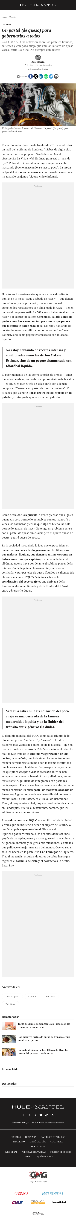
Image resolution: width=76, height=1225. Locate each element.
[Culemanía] (17, 1202)
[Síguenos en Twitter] (29, 1115)
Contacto (28, 1156)
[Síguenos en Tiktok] (46, 1115)
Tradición (19, 1141)
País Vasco (10, 1004)
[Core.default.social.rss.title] (52, 1115)
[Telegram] (51, 76)
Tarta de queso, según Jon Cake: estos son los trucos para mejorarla (44, 1025)
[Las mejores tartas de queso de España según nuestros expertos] (9, 1039)
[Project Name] (38, 1107)
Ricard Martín (38, 62)
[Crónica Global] (21, 1193)
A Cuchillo (56, 1141)
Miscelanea (38, 1146)
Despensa (30, 1137)
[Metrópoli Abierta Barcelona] (52, 1193)
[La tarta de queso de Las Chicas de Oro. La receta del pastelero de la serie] (9, 1052)
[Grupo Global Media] (38, 1176)
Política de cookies (60, 1152)
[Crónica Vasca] (38, 1202)
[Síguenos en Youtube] (41, 1115)
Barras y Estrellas (53, 1137)
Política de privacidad (34, 1152)
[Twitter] (35, 76)
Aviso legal (11, 1152)
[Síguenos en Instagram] (35, 1115)
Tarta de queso (12, 996)
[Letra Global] (59, 1202)
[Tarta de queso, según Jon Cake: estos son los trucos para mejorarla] (9, 1026)
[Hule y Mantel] (38, 1213)
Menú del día (38, 1141)
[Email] (56, 76)
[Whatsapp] (46, 76)
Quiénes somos (45, 1156)
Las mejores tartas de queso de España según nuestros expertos (44, 1038)
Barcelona (50, 996)
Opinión (6, 24)
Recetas (16, 1137)
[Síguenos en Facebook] (24, 1115)
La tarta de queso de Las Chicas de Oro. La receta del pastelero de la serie (43, 1052)
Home (4, 17)
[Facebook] (30, 76)
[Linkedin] (41, 76)
